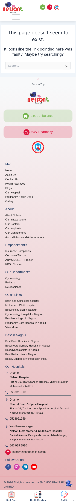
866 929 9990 (18, 445)
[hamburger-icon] (16, 17)
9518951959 (18, 391)
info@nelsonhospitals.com (29, 451)
